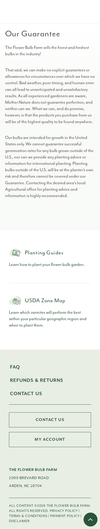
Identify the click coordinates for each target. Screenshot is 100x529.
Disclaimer (19, 521)
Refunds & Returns (36, 380)
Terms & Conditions (28, 516)
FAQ (15, 367)
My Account (50, 439)
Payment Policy (64, 516)
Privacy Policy (64, 511)
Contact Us (26, 394)
